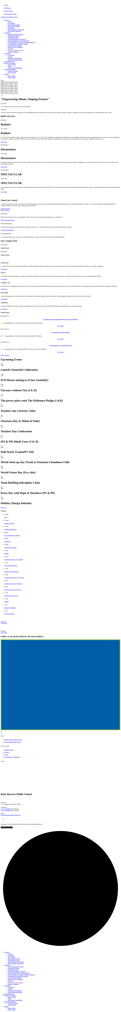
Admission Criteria (13, 37)
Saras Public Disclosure (14, 31)
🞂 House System (8, 750)
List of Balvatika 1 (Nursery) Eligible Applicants (21, 42)
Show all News (5, 355)
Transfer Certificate (13, 52)
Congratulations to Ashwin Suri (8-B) (60, 332)
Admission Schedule (13, 36)
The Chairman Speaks (14, 25)
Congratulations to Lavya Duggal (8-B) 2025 (60, 345)
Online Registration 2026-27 (16, 34)
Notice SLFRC (8, 11)
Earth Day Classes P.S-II (11, 595)
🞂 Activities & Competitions (12, 757)
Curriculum (11, 55)
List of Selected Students (15, 45)
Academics (7, 53)
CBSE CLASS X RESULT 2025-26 (87, 1)
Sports (9, 66)
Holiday (6, 553)
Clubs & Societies (13, 71)
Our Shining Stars (9, 61)
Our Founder (11, 23)
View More (4, 142)
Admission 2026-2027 (10, 14)
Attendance (7, 541)
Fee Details (11, 28)
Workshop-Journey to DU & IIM (13, 559)
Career (6, 5)
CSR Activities (12, 72)
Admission (7, 33)
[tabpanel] (60, 564)
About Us (7, 20)
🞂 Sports (6, 752)
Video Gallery (12, 77)
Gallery (6, 74)
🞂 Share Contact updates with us (13, 739)
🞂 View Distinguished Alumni (12, 742)
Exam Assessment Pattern (15, 60)
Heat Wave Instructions (10, 565)
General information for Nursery (17, 39)
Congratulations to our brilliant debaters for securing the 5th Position (60, 319)
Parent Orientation (9, 614)
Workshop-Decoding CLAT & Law (14, 577)
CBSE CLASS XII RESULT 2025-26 (63, 1)
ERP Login (7, 8)
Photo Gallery (12, 76)
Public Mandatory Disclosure (16, 29)
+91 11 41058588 (6, 810)
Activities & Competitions (15, 68)
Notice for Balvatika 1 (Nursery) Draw (18, 41)
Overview (10, 49)
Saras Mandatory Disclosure (16, 963)
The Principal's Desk (13, 26)
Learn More (4, 269)
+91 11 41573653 (6, 809)
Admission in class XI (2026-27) (13, 583)
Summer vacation (9, 523)
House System (12, 64)
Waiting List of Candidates (15, 47)
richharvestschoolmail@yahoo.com (10, 815)
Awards (10, 56)
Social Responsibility (10, 69)
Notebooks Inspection (10, 529)
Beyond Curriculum (9, 63)
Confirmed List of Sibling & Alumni (18, 44)
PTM (5, 517)
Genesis (10, 21)
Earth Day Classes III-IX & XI (12, 589)
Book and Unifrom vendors (15, 50)
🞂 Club (6, 754)
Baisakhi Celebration (10, 608)
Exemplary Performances (15, 58)
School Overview (6, 208)
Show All (3, 507)
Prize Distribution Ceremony (12, 535)
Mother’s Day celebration (11, 571)
